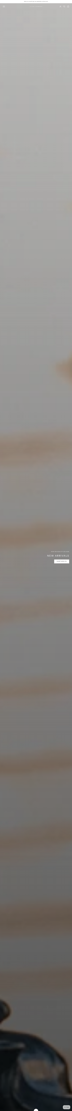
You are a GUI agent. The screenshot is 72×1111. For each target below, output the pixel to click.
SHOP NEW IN (62, 561)
